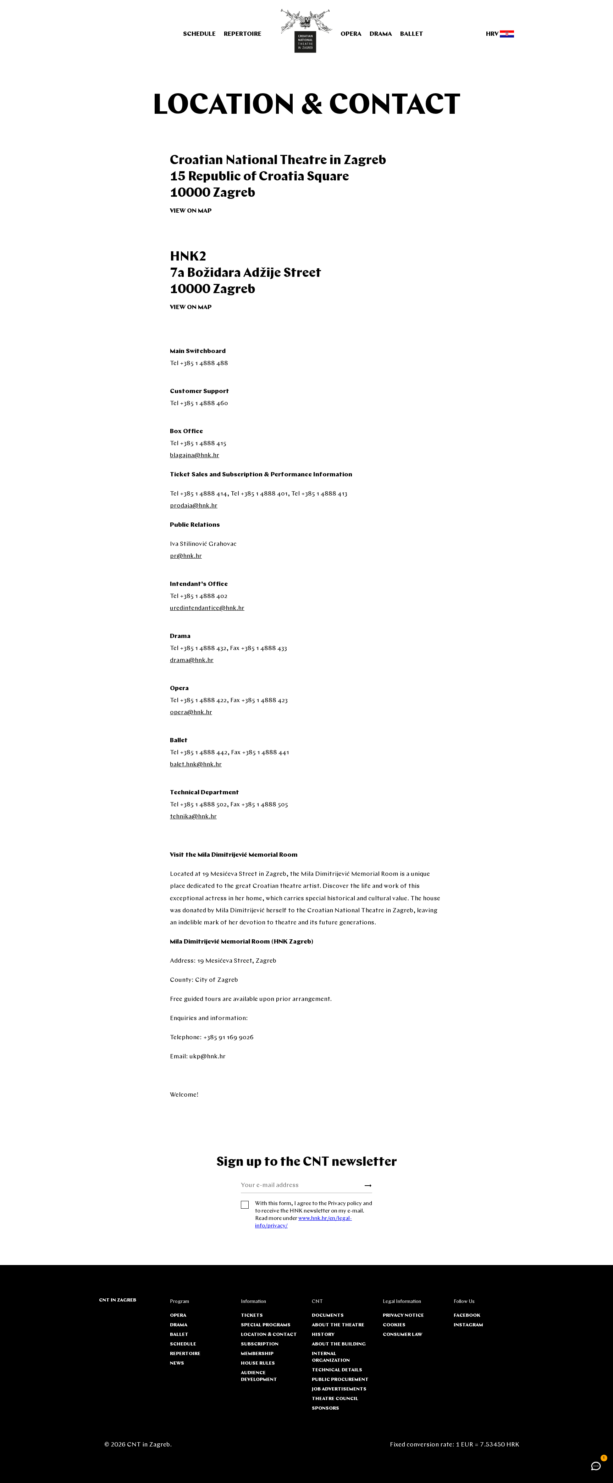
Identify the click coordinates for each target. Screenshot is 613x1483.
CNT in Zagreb (117, 1300)
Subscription (259, 1344)
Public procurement (340, 1379)
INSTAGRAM (468, 1325)
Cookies (394, 1325)
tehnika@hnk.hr (193, 817)
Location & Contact (269, 1334)
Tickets (252, 1315)
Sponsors (325, 1408)
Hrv (493, 34)
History (323, 1334)
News (177, 1363)
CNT (317, 1301)
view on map (191, 211)
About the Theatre (338, 1325)
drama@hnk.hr (192, 660)
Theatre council (335, 1398)
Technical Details (337, 1370)
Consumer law (402, 1334)
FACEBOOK (467, 1315)
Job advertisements (339, 1389)
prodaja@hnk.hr (193, 506)
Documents (328, 1315)
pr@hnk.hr (186, 556)
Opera (351, 34)
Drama (381, 34)
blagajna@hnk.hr (194, 456)
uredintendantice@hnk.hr (207, 608)
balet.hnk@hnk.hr (196, 765)
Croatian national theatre (306, 31)
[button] (596, 1466)
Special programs (266, 1325)
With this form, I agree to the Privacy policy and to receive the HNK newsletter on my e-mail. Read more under (313, 1215)
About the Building (339, 1344)
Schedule (199, 34)
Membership (257, 1353)
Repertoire (242, 34)
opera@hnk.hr (191, 713)
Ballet (411, 34)
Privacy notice (403, 1315)
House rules (258, 1363)
